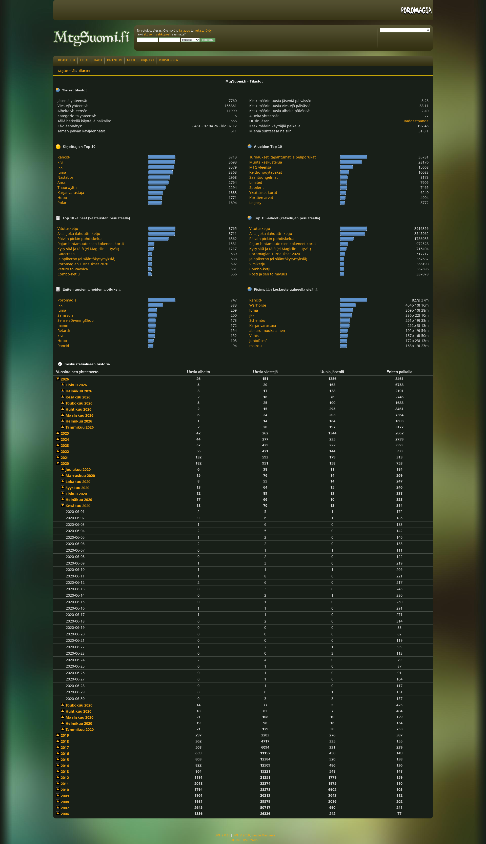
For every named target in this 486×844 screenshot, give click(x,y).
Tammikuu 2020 (80, 729)
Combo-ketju (68, 274)
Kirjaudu (147, 60)
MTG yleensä (260, 167)
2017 (65, 747)
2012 (65, 777)
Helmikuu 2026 (79, 421)
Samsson (65, 315)
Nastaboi (65, 177)
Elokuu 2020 (76, 493)
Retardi (63, 330)
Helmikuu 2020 (79, 723)
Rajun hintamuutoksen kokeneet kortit (90, 243)
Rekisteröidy (168, 60)
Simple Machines (263, 835)
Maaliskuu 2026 (79, 415)
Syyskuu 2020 (77, 487)
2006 (65, 813)
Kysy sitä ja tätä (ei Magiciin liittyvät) (88, 248)
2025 (65, 433)
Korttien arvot (261, 197)
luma (61, 172)
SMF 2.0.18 (222, 835)
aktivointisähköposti (157, 34)
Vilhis (254, 335)
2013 (65, 771)
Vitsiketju (257, 264)
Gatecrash (66, 253)
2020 (65, 463)
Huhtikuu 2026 (78, 409)
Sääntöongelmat (263, 177)
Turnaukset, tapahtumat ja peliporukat (282, 157)
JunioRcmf (258, 340)
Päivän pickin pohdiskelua (80, 238)
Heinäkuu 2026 (79, 391)
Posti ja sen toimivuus (268, 274)
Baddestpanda (416, 120)
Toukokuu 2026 (79, 403)
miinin (62, 325)
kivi (60, 162)
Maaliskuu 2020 (79, 717)
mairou (255, 345)
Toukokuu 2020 (79, 705)
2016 (65, 753)
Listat (84, 60)
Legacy (255, 202)
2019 (65, 735)
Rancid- (63, 157)
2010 (65, 789)
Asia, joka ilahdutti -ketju (78, 233)
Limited (255, 182)
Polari (62, 202)
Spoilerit (256, 187)
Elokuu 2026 (76, 385)
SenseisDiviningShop (75, 320)
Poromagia (66, 300)
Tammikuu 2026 (80, 427)
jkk (60, 167)
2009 (65, 795)
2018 (65, 741)
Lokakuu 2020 (78, 481)
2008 (65, 801)
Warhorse (257, 305)
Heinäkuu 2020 (79, 499)
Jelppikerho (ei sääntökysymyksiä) (86, 258)
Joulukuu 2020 (78, 469)
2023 (65, 445)
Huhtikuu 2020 (78, 711)
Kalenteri (114, 60)
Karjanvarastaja (70, 192)
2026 (65, 379)
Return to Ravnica (72, 269)
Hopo (62, 197)
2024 (65, 439)
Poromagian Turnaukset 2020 (82, 264)
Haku (98, 60)
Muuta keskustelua (265, 162)
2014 (65, 765)
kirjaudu (184, 30)
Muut (131, 60)
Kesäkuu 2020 (78, 505)
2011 (65, 783)
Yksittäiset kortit (263, 192)
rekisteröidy (203, 30)
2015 (65, 759)
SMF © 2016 (241, 835)
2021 (65, 457)
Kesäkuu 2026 (78, 397)
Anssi (62, 182)
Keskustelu (66, 60)
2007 (65, 808)
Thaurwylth (67, 187)
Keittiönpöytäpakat (265, 172)
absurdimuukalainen (267, 330)
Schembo (257, 320)
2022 (65, 451)
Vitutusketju (67, 228)
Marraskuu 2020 (80, 475)
